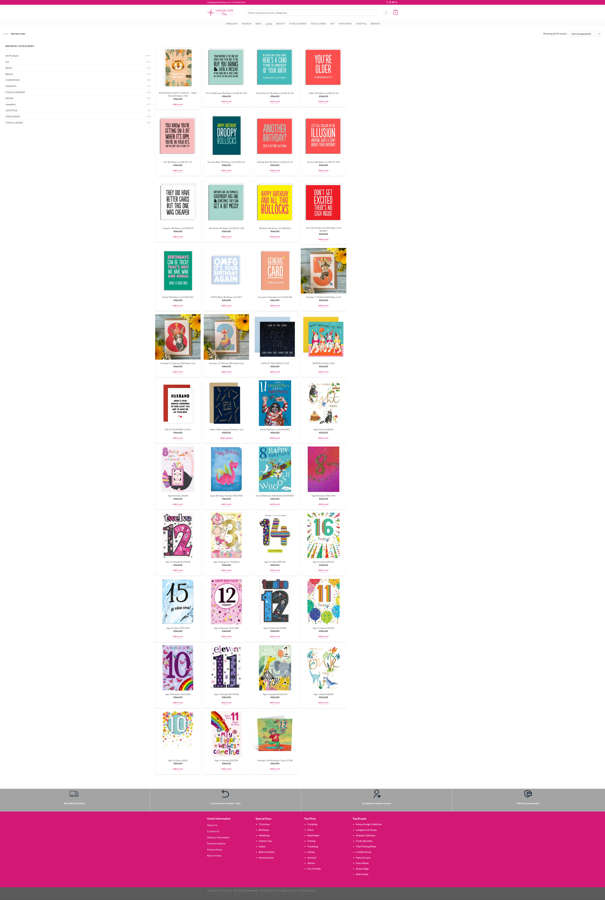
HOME (9, 98)
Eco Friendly (314, 868)
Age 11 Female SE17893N (226, 694)
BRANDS (375, 23)
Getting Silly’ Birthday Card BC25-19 (275, 162)
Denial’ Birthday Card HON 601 (177, 297)
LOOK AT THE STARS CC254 (275, 363)
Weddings (264, 835)
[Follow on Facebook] (387, 2)
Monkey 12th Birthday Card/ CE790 (275, 760)
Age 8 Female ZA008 (178, 495)
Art (7, 61)
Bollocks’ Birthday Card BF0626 (275, 228)
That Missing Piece (366, 846)
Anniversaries (266, 857)
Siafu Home (362, 874)
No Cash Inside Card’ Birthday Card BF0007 (323, 229)
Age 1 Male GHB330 (323, 694)
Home (5, 34)
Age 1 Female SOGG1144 (275, 694)
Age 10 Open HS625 (178, 760)
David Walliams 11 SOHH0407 (275, 429)
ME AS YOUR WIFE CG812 (178, 429)
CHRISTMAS (13, 79)
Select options (226, 438)
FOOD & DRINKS (297, 23)
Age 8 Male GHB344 (323, 429)
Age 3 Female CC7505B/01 (226, 561)
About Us (212, 825)
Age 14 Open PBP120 (274, 561)
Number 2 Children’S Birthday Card (226, 363)
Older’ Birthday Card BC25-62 (323, 93)
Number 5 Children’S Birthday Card (323, 297)
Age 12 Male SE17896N (274, 628)
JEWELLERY (231, 23)
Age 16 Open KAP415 (323, 561)
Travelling (312, 846)
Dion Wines (362, 863)
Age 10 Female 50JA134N (177, 694)
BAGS (258, 23)
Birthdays (264, 829)
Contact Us (213, 831)
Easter (262, 846)
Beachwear (313, 835)
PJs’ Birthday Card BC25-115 (178, 162)
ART (332, 23)
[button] (0, 898)
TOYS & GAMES (318, 23)
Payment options (216, 843)
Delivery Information (218, 837)
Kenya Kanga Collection (369, 824)
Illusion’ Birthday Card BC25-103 (323, 162)
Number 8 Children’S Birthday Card (178, 363)
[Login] (385, 12)
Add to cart (178, 104)
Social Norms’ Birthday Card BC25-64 (275, 93)
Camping (312, 824)
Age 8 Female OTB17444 (323, 495)
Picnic (310, 829)
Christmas (264, 824)
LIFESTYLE (361, 23)
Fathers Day (265, 840)
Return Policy (214, 855)
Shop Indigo (362, 868)
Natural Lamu (363, 857)
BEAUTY (281, 23)
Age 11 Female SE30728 (226, 760)
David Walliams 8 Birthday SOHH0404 (275, 495)
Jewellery (11, 104)
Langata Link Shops (366, 829)
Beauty (9, 73)
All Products (12, 55)
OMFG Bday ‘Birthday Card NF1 (226, 297)
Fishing (311, 840)
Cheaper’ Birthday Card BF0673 (178, 228)
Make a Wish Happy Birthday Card (226, 429)
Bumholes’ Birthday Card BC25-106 (226, 228)
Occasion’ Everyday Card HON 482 (275, 297)
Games (311, 851)
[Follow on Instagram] (390, 2)
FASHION (246, 23)
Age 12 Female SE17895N (177, 561)
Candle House (363, 851)
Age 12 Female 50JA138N (226, 628)
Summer (311, 857)
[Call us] (396, 2)
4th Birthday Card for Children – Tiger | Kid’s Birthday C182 (178, 94)
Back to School (266, 851)
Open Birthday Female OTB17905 (226, 495)
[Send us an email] (393, 2)
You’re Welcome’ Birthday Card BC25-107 (226, 93)
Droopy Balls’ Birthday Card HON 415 (226, 162)
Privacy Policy (214, 849)
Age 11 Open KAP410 (323, 628)
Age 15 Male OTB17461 (178, 628)
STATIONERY (345, 23)
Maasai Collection (365, 835)
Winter (311, 863)
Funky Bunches (364, 840)
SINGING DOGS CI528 (323, 363)
